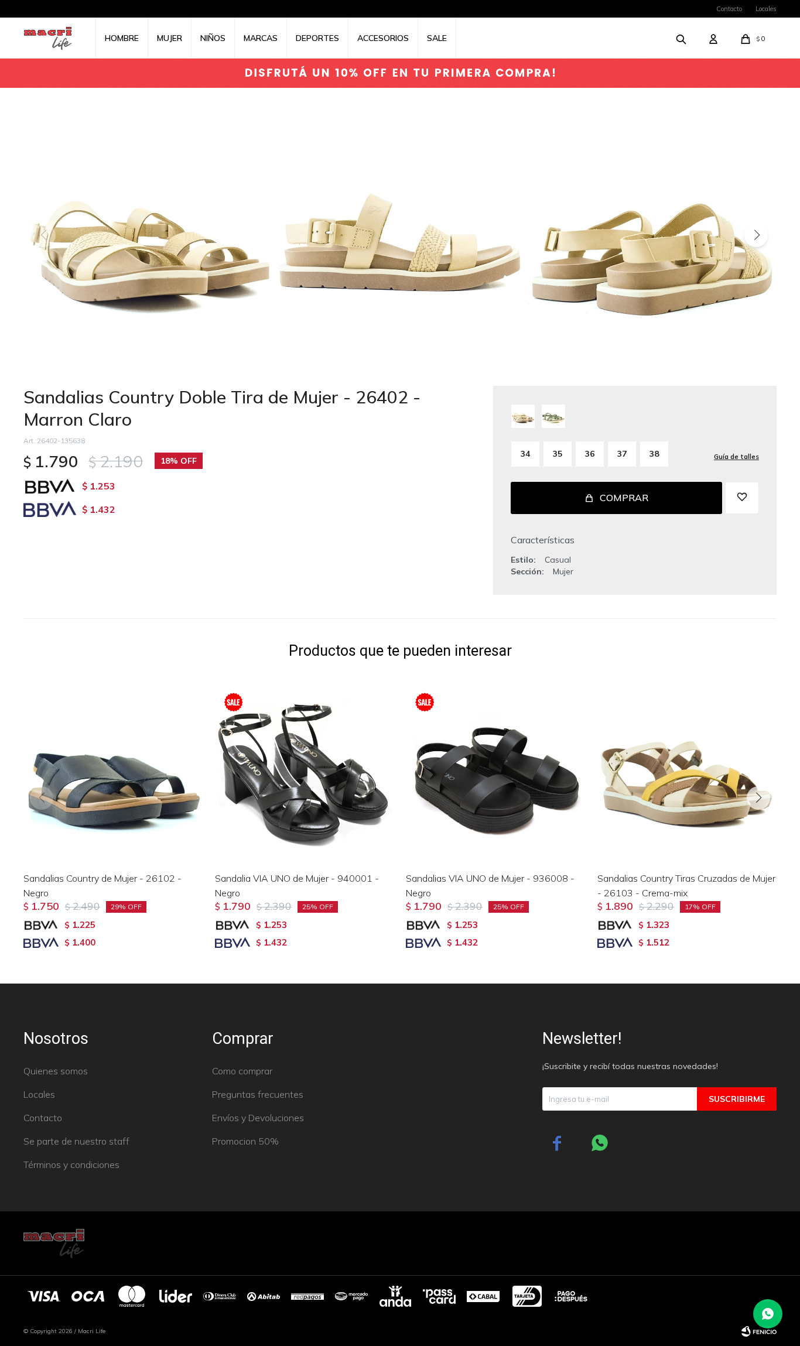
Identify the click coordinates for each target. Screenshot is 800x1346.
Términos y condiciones (71, 1164)
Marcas (261, 38)
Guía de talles (736, 457)
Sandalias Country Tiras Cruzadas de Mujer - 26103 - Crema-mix (686, 885)
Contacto (729, 9)
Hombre (122, 38)
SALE (437, 38)
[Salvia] (553, 416)
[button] (756, 235)
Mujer (169, 38)
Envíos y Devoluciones (258, 1118)
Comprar (624, 498)
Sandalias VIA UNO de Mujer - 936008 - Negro (490, 885)
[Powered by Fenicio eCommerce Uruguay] (759, 1331)
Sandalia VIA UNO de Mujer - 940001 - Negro (297, 885)
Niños (212, 38)
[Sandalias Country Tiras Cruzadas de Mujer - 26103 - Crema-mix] (687, 773)
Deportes (317, 38)
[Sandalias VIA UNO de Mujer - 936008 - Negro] (496, 773)
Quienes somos (55, 1071)
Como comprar (242, 1071)
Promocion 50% (245, 1141)
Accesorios (383, 38)
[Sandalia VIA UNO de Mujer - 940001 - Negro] (305, 773)
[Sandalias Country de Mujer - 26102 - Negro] (113, 773)
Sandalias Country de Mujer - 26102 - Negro (102, 885)
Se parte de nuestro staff (76, 1141)
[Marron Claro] (523, 416)
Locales (766, 9)
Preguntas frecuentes (257, 1094)
